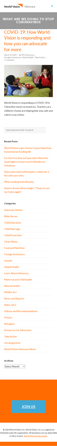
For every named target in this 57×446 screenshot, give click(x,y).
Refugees (9, 323)
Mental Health (12, 285)
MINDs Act (10, 292)
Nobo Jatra (10, 304)
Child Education (12, 222)
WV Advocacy (28, 55)
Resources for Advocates (18, 330)
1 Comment (9, 60)
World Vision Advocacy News (20, 349)
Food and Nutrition (14, 247)
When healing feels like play (19, 181)
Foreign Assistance (12, 57)
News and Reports (14, 298)
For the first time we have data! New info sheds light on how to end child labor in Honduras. (26, 161)
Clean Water (11, 241)
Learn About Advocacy (16, 273)
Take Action (40, 57)
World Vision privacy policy (35, 436)
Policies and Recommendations (21, 311)
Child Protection (13, 235)
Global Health (28, 57)
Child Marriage (12, 228)
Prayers (8, 317)
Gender (8, 260)
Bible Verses (11, 216)
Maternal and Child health (18, 279)
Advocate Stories (13, 209)
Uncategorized (12, 342)
